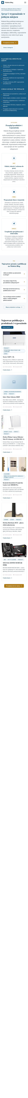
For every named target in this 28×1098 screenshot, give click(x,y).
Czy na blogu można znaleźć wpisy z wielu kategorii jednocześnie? (12, 298)
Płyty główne (12, 559)
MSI (5, 559)
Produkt (6, 348)
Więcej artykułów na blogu (13, 307)
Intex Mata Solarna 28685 (11, 397)
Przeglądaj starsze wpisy (13, 586)
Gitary (12, 519)
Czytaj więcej (6, 370)
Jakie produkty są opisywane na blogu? (12, 274)
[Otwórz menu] (25, 2)
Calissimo (7, 474)
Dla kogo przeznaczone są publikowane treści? (11, 289)
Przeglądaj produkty (8, 42)
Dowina (6, 519)
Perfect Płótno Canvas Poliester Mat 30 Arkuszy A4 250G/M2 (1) (13, 438)
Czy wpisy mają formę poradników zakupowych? (11, 281)
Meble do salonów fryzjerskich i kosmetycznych (13, 477)
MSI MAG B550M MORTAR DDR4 (12, 564)
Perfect (16, 431)
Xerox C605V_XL (8, 357)
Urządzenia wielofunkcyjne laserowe (12, 351)
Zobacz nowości (6, 327)
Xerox (5, 353)
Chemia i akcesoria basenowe (12, 391)
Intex (5, 393)
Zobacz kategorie (8, 47)
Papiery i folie (8, 431)
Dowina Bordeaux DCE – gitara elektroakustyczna (13, 524)
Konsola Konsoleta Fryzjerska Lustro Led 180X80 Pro (13, 484)
